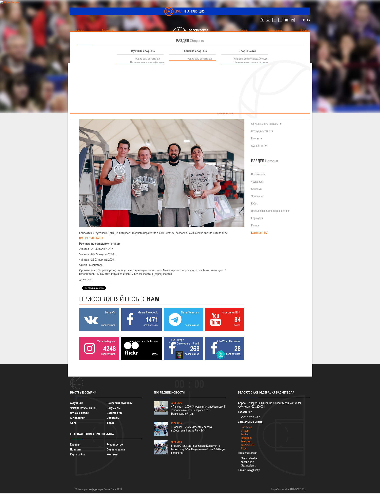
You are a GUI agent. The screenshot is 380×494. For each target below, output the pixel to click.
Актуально (76, 403)
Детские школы (79, 413)
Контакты (112, 454)
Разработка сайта (280, 489)
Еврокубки (257, 218)
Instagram (246, 437)
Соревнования (116, 449)
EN (308, 20)
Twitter (244, 434)
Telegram (246, 441)
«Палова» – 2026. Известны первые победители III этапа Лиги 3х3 (192, 428)
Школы (255, 138)
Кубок (254, 203)
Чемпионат (257, 196)
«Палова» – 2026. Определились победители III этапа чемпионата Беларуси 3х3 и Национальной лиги (198, 410)
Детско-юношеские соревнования (270, 210)
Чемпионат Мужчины (119, 403)
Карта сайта (77, 454)
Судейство (257, 145)
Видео (111, 422)
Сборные (256, 188)
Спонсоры (113, 417)
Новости (75, 449)
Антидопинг (77, 417)
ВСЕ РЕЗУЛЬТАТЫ (91, 238)
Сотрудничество (260, 131)
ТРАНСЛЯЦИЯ (190, 11)
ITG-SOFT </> (297, 489)
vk (268, 20)
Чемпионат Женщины (83, 408)
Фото (73, 422)
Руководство (115, 444)
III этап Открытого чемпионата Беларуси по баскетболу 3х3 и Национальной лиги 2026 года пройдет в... (198, 449)
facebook (274, 20)
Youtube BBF (248, 445)
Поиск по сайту (262, 20)
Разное (255, 225)
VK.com (245, 430)
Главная (75, 444)
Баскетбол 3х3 (259, 232)
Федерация (257, 181)
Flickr (244, 448)
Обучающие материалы (264, 123)
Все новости (258, 174)
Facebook (246, 427)
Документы (114, 408)
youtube (286, 20)
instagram (292, 20)
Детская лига (115, 413)
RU (303, 20)
